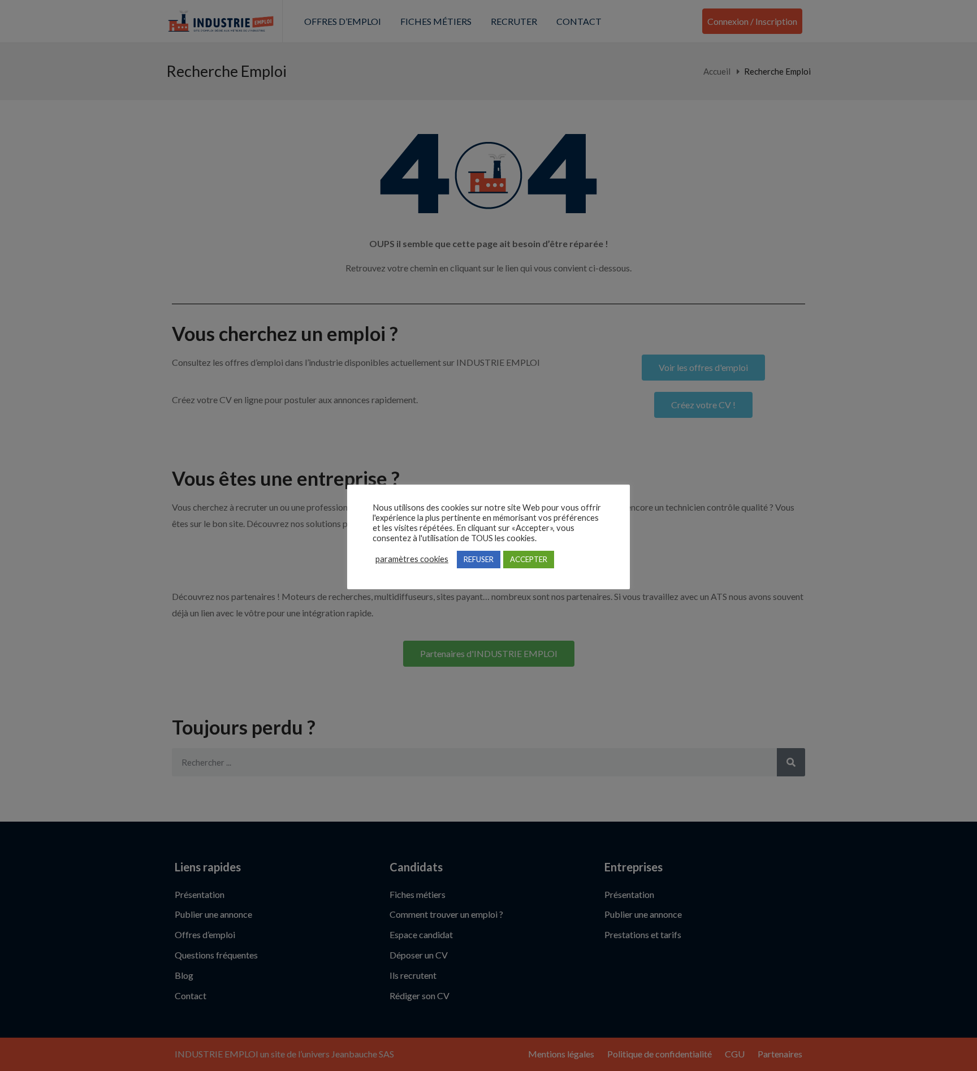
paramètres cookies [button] (411, 559)
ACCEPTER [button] (528, 559)
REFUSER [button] (479, 559)
